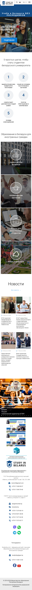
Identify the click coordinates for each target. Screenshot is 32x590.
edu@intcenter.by (17, 504)
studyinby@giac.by (17, 555)
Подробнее (9, 40)
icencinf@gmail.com (17, 483)
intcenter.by (15, 507)
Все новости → (16, 290)
